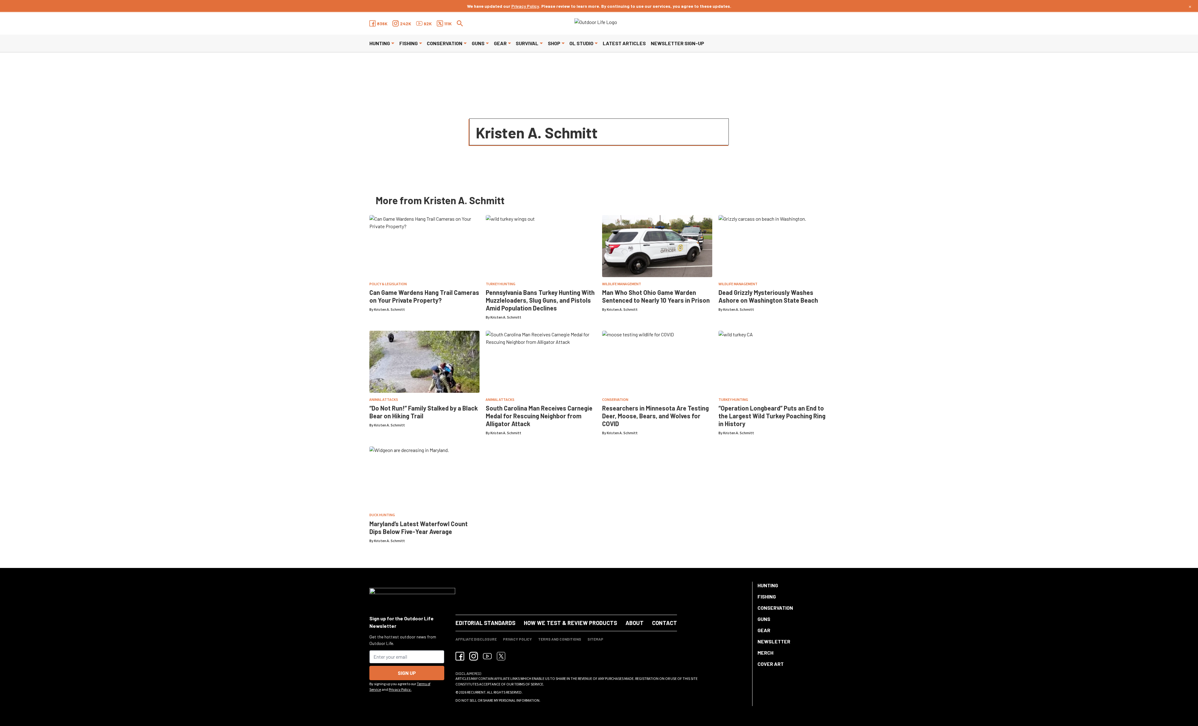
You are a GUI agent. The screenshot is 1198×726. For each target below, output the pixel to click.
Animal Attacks (383, 400)
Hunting (379, 43)
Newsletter (773, 641)
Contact (664, 622)
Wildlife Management (621, 284)
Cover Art (770, 664)
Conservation (444, 43)
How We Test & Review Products (570, 622)
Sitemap (595, 639)
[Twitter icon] (501, 656)
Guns (478, 43)
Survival (527, 43)
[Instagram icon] (473, 656)
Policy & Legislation (388, 284)
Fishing (408, 43)
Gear (500, 43)
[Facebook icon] (459, 656)
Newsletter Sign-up (677, 43)
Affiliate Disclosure (476, 639)
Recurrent (476, 692)
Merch (765, 653)
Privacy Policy (525, 6)
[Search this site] (460, 23)
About (635, 622)
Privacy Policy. (400, 689)
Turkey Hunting (500, 284)
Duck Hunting (382, 515)
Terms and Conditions (559, 639)
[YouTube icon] (487, 656)
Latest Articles (624, 43)
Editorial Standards (485, 622)
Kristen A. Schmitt (389, 309)
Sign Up (407, 673)
